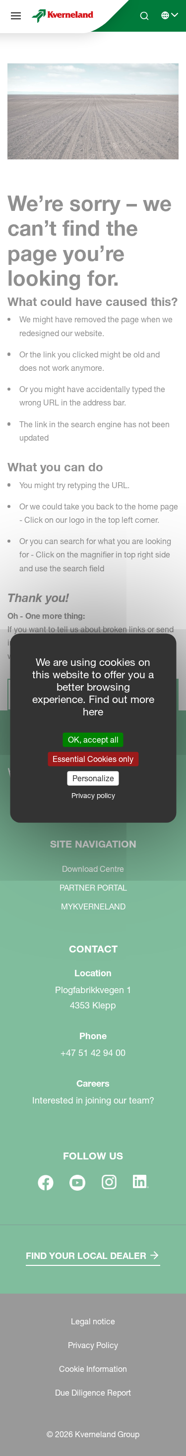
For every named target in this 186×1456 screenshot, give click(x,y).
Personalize (93, 778)
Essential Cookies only (93, 758)
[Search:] (137, 53)
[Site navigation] (16, 16)
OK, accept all (93, 739)
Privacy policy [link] (93, 795)
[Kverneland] (62, 16)
